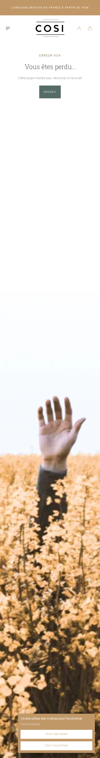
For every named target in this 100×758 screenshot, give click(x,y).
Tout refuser (56, 734)
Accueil (50, 92)
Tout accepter (56, 745)
